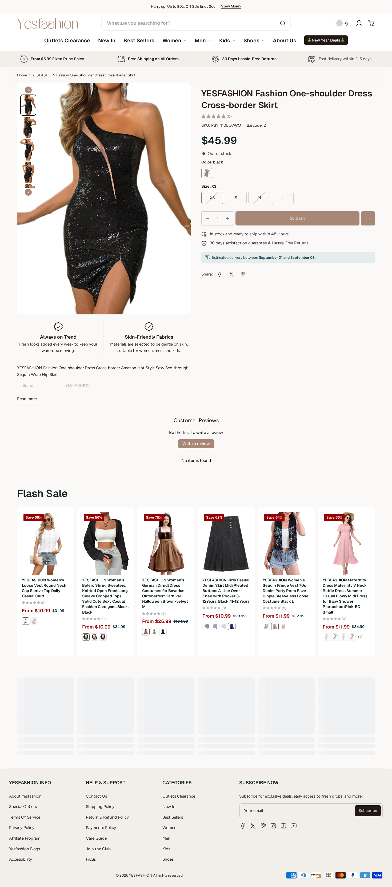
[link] (174, 40)
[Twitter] (253, 826)
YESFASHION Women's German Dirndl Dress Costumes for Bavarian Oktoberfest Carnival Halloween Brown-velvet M (165, 593)
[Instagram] (273, 826)
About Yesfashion (25, 796)
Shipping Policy (100, 806)
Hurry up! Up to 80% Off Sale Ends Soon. (184, 6)
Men (166, 838)
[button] (371, 23)
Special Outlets (23, 806)
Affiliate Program (24, 838)
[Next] (28, 192)
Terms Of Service (24, 817)
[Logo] (47, 23)
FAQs (91, 859)
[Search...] (282, 23)
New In (168, 806)
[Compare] (368, 218)
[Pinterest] (263, 826)
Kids (166, 848)
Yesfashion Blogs (24, 848)
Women (169, 827)
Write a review (196, 443)
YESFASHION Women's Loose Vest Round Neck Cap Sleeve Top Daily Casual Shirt (44, 588)
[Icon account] (359, 23)
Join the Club (98, 848)
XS (212, 197)
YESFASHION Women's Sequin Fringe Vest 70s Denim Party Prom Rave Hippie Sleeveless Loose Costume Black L (286, 591)
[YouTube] (293, 826)
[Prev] (28, 90)
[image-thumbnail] (28, 105)
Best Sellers (172, 817)
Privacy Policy (21, 827)
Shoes (168, 859)
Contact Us (96, 796)
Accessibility (20, 859)
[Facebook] (243, 826)
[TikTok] (283, 826)
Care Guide (96, 838)
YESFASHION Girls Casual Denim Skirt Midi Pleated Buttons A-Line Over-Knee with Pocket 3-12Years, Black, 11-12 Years (226, 591)
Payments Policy (101, 827)
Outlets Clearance (178, 796)
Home (22, 75)
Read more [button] (27, 398)
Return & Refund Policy (107, 817)
